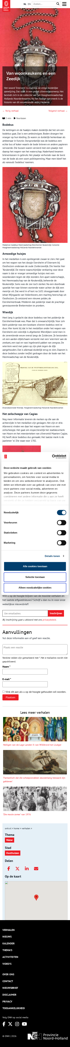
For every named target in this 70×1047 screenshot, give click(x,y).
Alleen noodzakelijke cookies (35, 587)
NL (25, 4)
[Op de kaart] (35, 897)
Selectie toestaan (35, 577)
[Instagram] (17, 1024)
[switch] (61, 522)
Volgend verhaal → (58, 110)
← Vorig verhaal (10, 110)
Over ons (8, 974)
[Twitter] (17, 868)
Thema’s (7, 950)
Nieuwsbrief (10, 987)
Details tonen (52, 556)
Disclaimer (9, 994)
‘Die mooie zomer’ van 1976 (17, 814)
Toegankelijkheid (13, 1008)
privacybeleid (49, 619)
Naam (6, 666)
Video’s (6, 963)
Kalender (8, 943)
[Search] (58, 4)
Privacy (7, 1001)
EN (29, 4)
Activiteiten (10, 957)
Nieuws (7, 936)
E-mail (6, 679)
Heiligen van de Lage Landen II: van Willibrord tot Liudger (32, 744)
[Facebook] (8, 868)
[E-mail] (36, 868)
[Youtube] (24, 1024)
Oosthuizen (12, 853)
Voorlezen (21, 118)
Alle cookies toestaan (35, 566)
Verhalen (8, 930)
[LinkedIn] (27, 868)
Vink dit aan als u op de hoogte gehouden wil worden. (36, 691)
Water (9, 840)
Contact (7, 981)
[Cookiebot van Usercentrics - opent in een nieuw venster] (52, 456)
